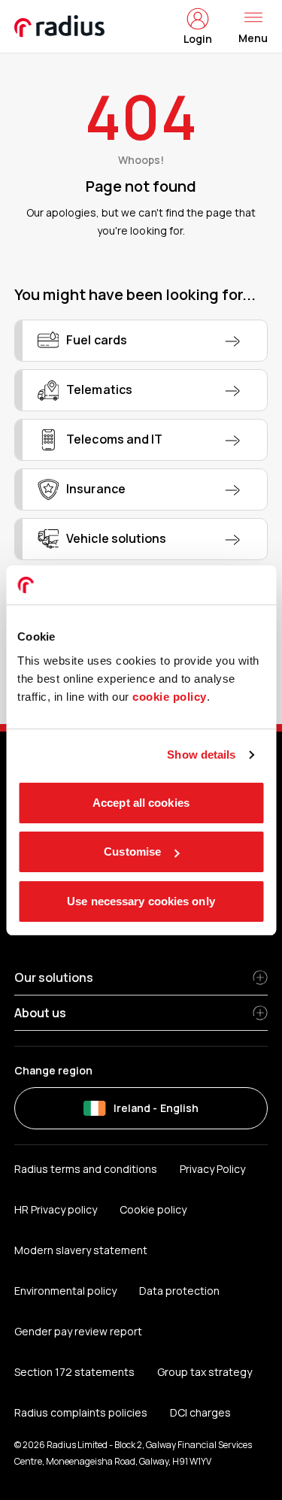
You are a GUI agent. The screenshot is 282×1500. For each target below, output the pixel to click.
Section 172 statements (74, 1372)
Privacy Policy (212, 1169)
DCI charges (200, 1412)
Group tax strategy (204, 1372)
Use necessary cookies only (141, 901)
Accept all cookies (141, 802)
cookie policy (169, 696)
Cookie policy (153, 1209)
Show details (201, 754)
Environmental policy (65, 1290)
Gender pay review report (78, 1331)
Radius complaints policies (80, 1412)
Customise (132, 851)
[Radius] (60, 26)
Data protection (179, 1290)
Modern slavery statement (80, 1250)
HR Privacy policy (55, 1209)
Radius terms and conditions (85, 1169)
